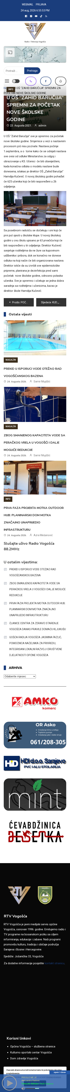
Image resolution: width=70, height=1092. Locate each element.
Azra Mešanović (43, 535)
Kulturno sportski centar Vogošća (31, 1052)
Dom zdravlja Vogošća (24, 1058)
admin (42, 125)
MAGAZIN (11, 360)
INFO (10, 89)
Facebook (45, 81)
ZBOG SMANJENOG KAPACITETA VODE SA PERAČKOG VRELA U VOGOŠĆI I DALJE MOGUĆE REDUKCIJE (34, 442)
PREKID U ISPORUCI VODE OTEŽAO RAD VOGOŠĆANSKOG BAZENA (32, 572)
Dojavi (60, 81)
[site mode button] (16, 81)
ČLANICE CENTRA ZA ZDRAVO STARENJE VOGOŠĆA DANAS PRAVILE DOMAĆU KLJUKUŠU (37, 626)
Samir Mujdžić (42, 381)
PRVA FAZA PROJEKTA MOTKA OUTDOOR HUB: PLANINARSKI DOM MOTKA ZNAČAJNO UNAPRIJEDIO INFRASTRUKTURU (37, 609)
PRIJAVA (41, 4)
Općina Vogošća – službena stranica (32, 1046)
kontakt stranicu (54, 963)
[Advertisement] (35, 54)
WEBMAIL (27, 4)
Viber (30, 81)
